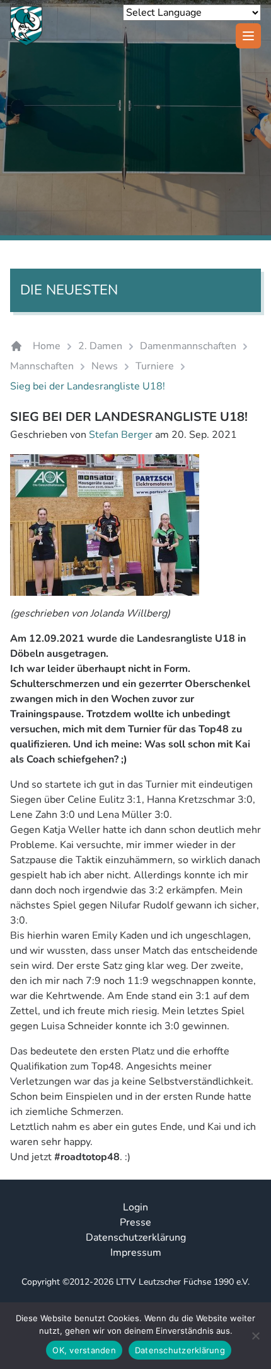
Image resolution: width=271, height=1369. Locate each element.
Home (47, 346)
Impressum (135, 1253)
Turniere (155, 366)
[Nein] (255, 1335)
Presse (135, 1222)
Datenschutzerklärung (136, 1237)
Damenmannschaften (188, 346)
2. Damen (100, 346)
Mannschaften (42, 366)
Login (135, 1207)
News (104, 366)
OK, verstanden (84, 1350)
